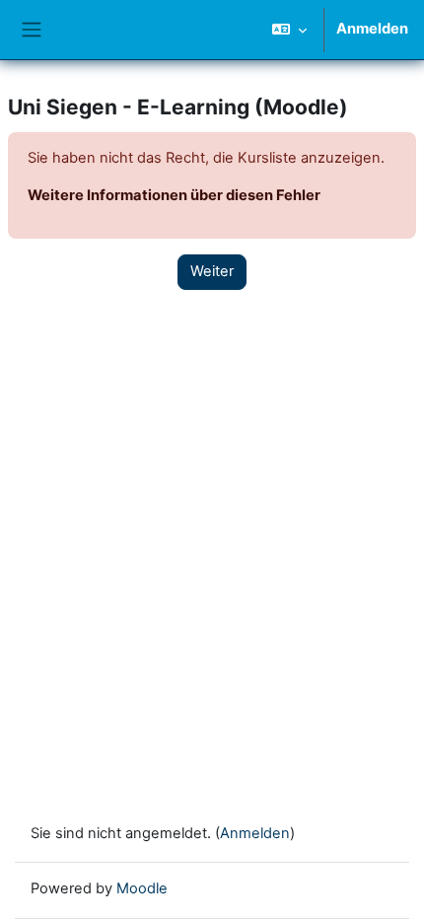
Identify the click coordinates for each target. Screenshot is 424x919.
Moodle (142, 888)
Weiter (212, 271)
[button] (289, 29)
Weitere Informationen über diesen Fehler (174, 195)
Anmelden (372, 28)
